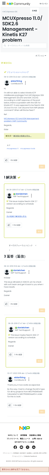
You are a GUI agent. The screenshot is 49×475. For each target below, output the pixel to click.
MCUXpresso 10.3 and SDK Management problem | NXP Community (21, 119)
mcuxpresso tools (27, 148)
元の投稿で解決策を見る (16, 216)
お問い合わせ (37, 438)
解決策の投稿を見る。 (22, 136)
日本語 (34, 11)
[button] (25, 83)
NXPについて (13, 435)
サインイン (44, 3)
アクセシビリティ (17, 456)
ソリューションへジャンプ (18, 72)
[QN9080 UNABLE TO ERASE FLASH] (36, 245)
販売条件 (23, 453)
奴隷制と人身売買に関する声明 (36, 453)
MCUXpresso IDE (10, 11)
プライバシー (7, 453)
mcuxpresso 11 (12, 148)
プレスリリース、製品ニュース (18, 438)
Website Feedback (30, 456)
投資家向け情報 (35, 435)
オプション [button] (40, 55)
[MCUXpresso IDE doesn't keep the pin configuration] (9, 250)
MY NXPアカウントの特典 (24, 442)
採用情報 (23, 435)
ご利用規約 (15, 453)
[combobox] (24, 45)
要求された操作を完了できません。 (16, 469)
